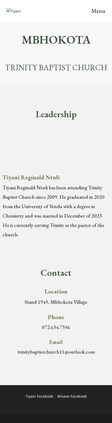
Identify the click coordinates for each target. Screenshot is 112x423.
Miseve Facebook (72, 396)
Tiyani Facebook (39, 396)
